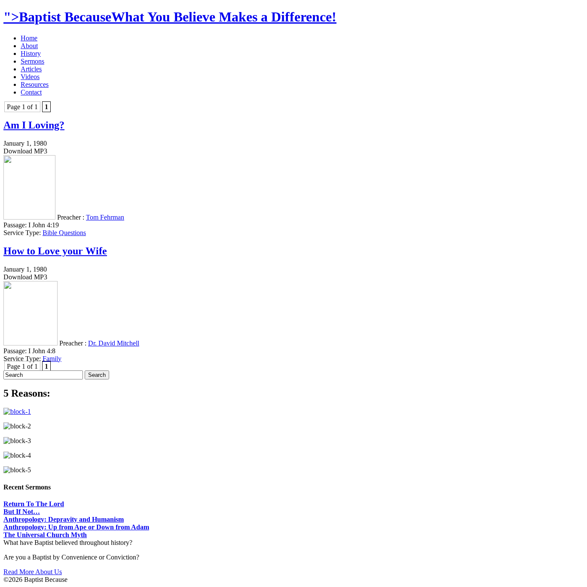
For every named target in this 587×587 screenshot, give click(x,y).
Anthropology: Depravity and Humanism (63, 519)
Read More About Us (32, 571)
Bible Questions (64, 232)
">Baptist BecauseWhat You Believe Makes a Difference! (169, 16)
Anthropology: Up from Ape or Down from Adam (76, 527)
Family (52, 358)
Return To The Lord (33, 504)
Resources (35, 84)
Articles (31, 69)
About (29, 45)
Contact (31, 92)
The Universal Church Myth (45, 534)
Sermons (32, 61)
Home (29, 38)
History (31, 53)
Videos (30, 76)
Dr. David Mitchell (113, 343)
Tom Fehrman (105, 217)
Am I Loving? (33, 125)
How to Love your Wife (55, 251)
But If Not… (21, 511)
